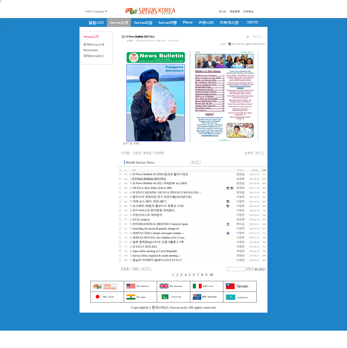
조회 (264, 170)
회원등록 (235, 11)
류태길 (240, 223)
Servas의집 (143, 22)
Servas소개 (119, 22)
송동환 (130, 41)
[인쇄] (248, 37)
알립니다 (96, 22)
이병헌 (240, 196)
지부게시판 (229, 22)
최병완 (240, 246)
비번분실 (248, 11)
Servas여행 (167, 22)
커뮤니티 (206, 22)
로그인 (222, 11)
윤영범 (240, 174)
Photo (188, 22)
